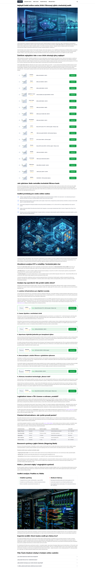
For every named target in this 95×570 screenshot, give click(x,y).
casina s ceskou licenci (70, 409)
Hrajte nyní (73, 75)
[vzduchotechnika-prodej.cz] (20, 1)
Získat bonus (72, 308)
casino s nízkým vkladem (48, 423)
